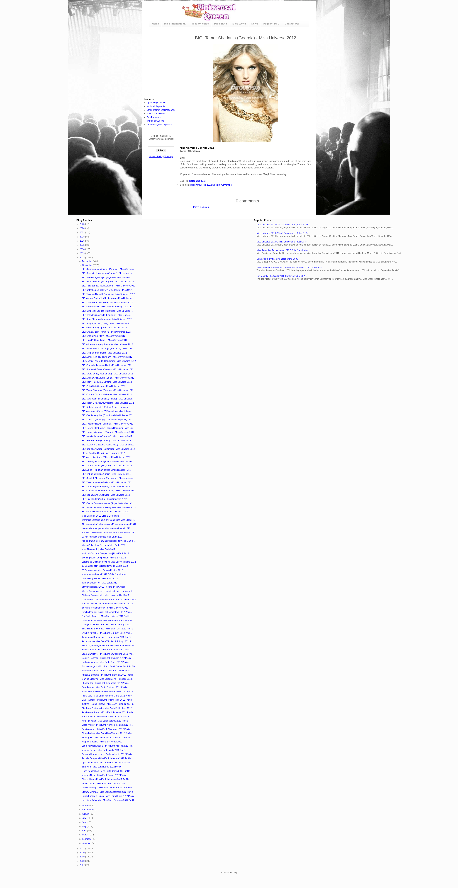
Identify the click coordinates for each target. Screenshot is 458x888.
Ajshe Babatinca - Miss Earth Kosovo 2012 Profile (106, 762)
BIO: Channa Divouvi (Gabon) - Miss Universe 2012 (107, 394)
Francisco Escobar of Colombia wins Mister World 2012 (108, 532)
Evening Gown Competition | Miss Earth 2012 (104, 557)
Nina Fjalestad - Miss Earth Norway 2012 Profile (105, 721)
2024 (82, 228)
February (86, 839)
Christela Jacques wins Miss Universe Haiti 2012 (105, 595)
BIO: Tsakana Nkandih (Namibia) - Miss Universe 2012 (108, 294)
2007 (82, 865)
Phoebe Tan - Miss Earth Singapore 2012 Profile (105, 683)
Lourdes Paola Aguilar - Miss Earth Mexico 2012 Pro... (108, 746)
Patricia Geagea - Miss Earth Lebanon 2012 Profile (106, 758)
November (87, 265)
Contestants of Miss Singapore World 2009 (277, 259)
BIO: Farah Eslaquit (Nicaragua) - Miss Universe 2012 (108, 281)
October (86, 805)
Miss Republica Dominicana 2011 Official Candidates (282, 250)
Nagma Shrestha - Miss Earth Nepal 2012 (102, 741)
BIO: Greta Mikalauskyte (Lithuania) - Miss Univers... (107, 315)
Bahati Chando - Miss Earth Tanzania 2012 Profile (106, 649)
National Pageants (156, 106)
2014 (82, 249)
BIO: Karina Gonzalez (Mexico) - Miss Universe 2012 (107, 302)
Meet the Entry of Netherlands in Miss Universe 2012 (107, 603)
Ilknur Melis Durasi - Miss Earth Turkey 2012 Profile (106, 637)
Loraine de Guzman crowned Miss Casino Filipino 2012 (109, 562)
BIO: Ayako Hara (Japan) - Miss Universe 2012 (104, 327)
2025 (82, 224)
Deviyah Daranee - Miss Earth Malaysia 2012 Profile (107, 754)
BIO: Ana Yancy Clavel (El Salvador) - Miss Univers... (107, 411)
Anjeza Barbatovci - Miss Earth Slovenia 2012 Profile (107, 675)
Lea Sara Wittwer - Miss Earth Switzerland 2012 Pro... (107, 654)
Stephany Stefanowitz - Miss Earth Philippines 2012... (107, 708)
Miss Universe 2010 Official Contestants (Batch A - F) (282, 242)
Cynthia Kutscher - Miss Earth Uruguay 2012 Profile (107, 633)
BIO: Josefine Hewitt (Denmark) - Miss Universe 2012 (107, 424)
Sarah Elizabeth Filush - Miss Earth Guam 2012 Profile (108, 796)
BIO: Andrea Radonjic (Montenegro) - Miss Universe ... (108, 298)
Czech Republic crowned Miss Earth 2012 (102, 537)
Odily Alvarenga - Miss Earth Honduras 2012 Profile (107, 787)
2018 (82, 237)
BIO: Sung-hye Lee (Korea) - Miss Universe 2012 (105, 323)
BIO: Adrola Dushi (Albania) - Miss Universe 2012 (106, 511)
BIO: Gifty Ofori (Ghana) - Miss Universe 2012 (104, 386)
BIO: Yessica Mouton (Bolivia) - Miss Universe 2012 (106, 482)
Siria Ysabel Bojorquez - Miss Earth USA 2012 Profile (107, 628)
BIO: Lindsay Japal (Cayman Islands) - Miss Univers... (108, 461)
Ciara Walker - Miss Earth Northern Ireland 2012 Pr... (107, 725)
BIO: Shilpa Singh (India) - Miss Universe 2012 (104, 353)
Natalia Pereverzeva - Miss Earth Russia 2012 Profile (107, 691)
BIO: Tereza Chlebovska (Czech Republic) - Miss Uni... (108, 428)
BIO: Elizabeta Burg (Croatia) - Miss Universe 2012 (106, 440)
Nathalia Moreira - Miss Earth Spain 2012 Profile (105, 662)
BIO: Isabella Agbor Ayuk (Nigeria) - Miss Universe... (107, 277)
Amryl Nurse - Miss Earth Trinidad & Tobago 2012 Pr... (108, 641)
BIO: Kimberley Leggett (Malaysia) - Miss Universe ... (107, 311)
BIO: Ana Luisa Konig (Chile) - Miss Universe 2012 (106, 457)
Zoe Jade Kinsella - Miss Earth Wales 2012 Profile (106, 616)
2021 (82, 232)
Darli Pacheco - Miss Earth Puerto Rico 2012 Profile (107, 700)
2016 (82, 241)
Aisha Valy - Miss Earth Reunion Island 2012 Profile (107, 696)
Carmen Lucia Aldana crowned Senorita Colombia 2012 (109, 599)
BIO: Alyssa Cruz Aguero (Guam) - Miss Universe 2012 (108, 378)
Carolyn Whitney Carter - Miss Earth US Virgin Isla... (107, 624)
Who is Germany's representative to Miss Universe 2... (108, 591)
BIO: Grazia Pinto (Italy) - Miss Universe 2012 (103, 336)
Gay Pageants (153, 117)
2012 (82, 257)
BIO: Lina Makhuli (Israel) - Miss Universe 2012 (104, 340)
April (84, 830)
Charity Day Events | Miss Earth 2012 (100, 578)
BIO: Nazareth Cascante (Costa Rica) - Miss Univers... (108, 444)
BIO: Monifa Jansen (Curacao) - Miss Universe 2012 (107, 436)
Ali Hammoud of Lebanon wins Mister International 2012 (109, 524)
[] (156, 156)
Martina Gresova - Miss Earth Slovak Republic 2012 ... (108, 679)
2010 (82, 852)
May (84, 826)
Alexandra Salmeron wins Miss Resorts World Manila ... (108, 541)
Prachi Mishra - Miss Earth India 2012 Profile (103, 783)
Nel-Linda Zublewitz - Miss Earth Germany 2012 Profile (108, 800)
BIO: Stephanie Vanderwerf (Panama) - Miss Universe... (108, 269)
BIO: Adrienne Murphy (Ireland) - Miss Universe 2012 (107, 344)
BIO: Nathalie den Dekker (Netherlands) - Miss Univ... (107, 290)
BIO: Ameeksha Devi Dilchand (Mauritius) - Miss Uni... (108, 306)
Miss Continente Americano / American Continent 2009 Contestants (289, 267)
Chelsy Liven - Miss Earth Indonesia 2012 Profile (105, 779)
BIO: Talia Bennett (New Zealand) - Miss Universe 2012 (108, 285)
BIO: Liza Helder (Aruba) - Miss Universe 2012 (104, 499)
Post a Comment (201, 207)
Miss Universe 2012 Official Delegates (100, 516)
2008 (82, 861)
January (86, 843)
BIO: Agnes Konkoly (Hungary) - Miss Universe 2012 (107, 357)
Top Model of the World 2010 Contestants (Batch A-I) (282, 276)
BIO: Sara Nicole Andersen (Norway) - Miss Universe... (108, 273)
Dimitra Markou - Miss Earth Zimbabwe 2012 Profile (107, 612)
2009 (82, 856)
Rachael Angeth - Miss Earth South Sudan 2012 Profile (108, 666)
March (85, 834)
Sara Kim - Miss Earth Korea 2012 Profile (101, 767)
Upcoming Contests (156, 102)
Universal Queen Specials (159, 124)
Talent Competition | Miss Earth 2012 (99, 583)
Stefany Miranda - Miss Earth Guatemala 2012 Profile (107, 792)
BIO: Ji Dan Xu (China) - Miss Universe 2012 (103, 453)
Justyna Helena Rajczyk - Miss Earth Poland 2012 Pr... (108, 704)
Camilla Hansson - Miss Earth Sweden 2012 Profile (106, 658)
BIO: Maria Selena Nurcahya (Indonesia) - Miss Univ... (108, 348)
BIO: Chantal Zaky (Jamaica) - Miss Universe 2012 (106, 332)
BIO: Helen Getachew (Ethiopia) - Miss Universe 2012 (108, 403)
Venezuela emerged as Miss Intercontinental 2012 (106, 528)
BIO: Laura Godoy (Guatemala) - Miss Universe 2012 (107, 373)
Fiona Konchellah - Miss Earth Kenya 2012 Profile (106, 771)
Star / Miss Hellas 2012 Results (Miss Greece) (104, 587)
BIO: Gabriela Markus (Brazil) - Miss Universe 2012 (106, 474)
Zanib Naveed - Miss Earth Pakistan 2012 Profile (105, 716)
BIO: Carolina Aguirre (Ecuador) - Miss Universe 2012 (108, 415)
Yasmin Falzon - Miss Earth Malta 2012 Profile (104, 750)
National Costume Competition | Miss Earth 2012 (105, 553)
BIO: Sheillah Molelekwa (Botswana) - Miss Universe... (108, 478)
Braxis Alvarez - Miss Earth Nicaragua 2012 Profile (106, 729)
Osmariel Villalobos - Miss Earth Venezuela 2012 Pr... (107, 620)
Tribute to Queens (155, 121)
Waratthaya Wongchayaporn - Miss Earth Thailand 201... (109, 645)
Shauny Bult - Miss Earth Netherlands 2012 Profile (106, 737)
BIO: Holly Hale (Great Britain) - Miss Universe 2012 (107, 382)
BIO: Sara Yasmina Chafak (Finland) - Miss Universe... (108, 399)
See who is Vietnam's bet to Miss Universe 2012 (105, 608)
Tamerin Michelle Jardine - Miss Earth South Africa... (107, 670)
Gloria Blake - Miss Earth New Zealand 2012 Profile (107, 733)
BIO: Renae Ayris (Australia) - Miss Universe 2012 (106, 495)
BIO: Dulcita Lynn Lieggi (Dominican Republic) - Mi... (107, 419)
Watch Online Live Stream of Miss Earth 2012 (104, 545)
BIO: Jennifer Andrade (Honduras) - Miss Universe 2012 (109, 361)
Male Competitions (156, 113)
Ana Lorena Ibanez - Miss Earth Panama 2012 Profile (107, 712)
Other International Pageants (161, 110)
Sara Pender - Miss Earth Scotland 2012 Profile (105, 687)
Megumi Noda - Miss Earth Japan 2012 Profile (104, 775)
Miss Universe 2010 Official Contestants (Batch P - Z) (282, 224)
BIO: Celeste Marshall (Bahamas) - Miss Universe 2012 (108, 490)
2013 (82, 253)
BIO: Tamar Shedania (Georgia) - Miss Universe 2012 (107, 390)
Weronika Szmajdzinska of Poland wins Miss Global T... (108, 520)
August (85, 814)
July (84, 818)
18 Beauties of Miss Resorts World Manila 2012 (105, 566)
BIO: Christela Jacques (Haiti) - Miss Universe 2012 (106, 365)
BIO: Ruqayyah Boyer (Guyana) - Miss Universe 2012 (107, 369)
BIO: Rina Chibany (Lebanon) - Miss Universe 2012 (107, 319)
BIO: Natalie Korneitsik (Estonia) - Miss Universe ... (106, 407)
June (84, 822)
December (87, 261)
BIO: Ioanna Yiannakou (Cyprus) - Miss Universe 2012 (108, 432)
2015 (82, 245)
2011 (82, 848)
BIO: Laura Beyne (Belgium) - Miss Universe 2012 (106, 486)
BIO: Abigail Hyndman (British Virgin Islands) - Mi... (106, 470)
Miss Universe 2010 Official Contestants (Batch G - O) (282, 233)
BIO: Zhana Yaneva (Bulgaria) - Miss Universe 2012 (107, 465)
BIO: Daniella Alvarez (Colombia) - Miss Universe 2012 (108, 449)
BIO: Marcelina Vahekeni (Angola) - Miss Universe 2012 (109, 507)
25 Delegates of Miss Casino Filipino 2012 (102, 570)
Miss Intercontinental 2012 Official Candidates (104, 574)
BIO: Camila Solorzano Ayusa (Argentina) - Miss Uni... (108, 503)
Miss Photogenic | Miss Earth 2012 (98, 549)
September (87, 809)
